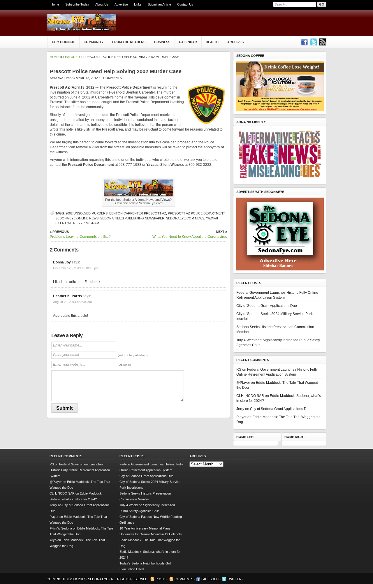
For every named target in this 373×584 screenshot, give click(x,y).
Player (241, 417)
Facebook (210, 579)
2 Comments (111, 78)
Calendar (188, 42)
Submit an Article (159, 4)
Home (55, 4)
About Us (101, 4)
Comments (184, 579)
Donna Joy (62, 262)
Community (93, 42)
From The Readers (128, 42)
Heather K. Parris (67, 296)
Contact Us (185, 4)
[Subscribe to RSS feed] (322, 41)
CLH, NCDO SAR (250, 396)
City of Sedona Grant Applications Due (266, 306)
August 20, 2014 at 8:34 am (72, 302)
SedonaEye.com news (185, 218)
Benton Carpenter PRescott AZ (137, 213)
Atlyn (53, 540)
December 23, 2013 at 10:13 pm (75, 268)
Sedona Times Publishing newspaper (132, 218)
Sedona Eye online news (76, 218)
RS (238, 369)
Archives (235, 42)
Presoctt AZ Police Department (196, 213)
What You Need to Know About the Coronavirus (189, 234)
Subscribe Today (77, 4)
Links (138, 4)
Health (212, 42)
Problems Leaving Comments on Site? (80, 234)
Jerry (240, 409)
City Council (63, 42)
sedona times (61, 78)
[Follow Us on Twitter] (313, 41)
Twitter (234, 579)
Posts (161, 579)
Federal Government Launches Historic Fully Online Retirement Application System (80, 470)
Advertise (121, 4)
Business (162, 42)
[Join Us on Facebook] (304, 41)
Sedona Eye (98, 579)
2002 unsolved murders (87, 213)
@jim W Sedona (61, 528)
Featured (71, 57)
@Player (243, 383)
